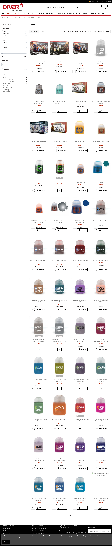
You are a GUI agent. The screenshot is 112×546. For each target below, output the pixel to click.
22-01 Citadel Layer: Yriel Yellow (80, 142)
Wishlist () (100, 1)
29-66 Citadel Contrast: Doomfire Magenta (101, 420)
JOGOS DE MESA (8, 79)
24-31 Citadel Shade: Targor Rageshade (80, 380)
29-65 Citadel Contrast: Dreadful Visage (39, 459)
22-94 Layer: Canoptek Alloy (101, 221)
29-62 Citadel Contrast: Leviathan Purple (101, 459)
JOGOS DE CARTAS (8, 81)
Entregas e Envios (8, 525)
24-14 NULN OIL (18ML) (39, 181)
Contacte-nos (7, 533)
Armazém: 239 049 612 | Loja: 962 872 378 (72, 533)
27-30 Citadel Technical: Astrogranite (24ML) (59, 340)
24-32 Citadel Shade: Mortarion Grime (59, 380)
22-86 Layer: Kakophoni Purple (80, 300)
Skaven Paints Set (80, 101)
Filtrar (35, 31)
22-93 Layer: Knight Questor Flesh (38, 261)
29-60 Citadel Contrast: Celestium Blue (59, 499)
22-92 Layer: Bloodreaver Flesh (59, 261)
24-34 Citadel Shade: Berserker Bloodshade (101, 340)
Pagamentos (6, 528)
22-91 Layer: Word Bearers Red (80, 261)
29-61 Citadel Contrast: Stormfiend (39, 499)
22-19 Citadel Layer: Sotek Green (101, 181)
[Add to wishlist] (46, 38)
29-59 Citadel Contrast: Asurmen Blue (80, 499)
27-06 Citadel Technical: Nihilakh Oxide (59, 102)
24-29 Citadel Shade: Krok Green (39, 420)
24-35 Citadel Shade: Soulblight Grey (80, 340)
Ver (59, 190)
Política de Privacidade (38, 528)
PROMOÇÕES (6, 91)
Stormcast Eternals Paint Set (59, 142)
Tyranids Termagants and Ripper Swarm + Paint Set (39, 142)
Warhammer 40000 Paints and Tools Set (39, 62)
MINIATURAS (6, 83)
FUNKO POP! (6, 89)
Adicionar (42, 71)
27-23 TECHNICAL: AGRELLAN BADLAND (39, 340)
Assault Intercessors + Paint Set (80, 62)
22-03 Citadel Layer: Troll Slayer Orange (38, 221)
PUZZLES (5, 85)
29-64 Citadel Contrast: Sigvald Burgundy (59, 459)
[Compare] (46, 41)
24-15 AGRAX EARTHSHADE (59, 181)
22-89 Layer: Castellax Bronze (39, 300)
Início (3, 74)
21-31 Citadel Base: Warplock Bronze (101, 102)
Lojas (4, 531)
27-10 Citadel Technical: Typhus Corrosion (39, 102)
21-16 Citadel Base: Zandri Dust (101, 142)
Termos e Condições (37, 525)
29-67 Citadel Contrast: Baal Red (80, 420)
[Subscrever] (108, 531)
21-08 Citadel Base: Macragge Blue (80, 221)
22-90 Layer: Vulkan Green (101, 260)
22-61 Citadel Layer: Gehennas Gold (80, 181)
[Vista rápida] (46, 45)
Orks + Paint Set (59, 62)
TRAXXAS (5, 77)
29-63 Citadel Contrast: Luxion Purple (80, 459)
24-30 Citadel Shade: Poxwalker (101, 380)
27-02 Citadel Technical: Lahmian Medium (101, 62)
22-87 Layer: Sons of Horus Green (59, 300)
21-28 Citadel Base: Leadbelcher (59, 221)
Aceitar (6, 542)
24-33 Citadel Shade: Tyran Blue (39, 380)
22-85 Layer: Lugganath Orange (101, 300)
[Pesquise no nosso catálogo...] (77, 7)
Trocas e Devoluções (37, 533)
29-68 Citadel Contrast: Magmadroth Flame (59, 420)
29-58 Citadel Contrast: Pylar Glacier (101, 499)
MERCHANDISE (7, 87)
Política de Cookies (37, 531)
